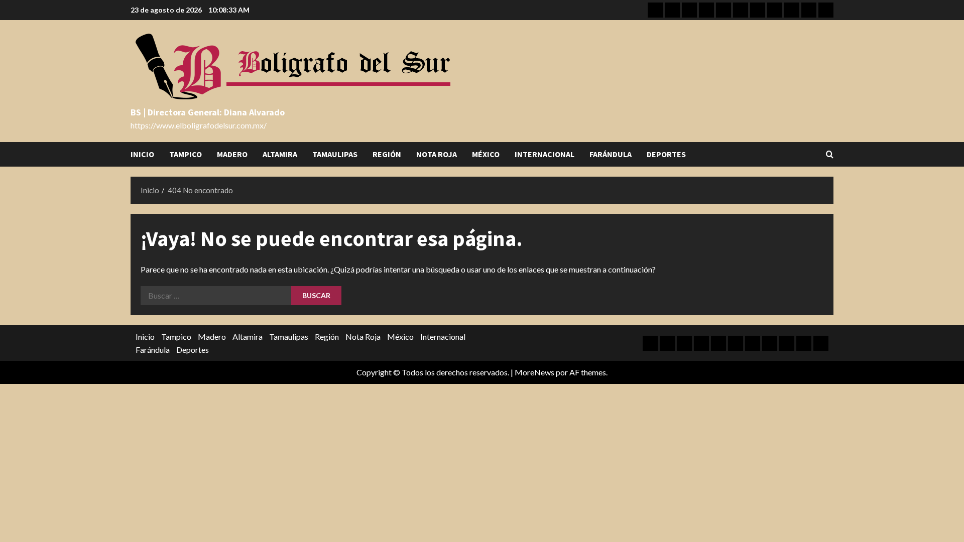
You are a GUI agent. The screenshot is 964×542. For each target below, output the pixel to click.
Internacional (544, 154)
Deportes (666, 154)
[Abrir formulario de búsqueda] (829, 154)
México (486, 154)
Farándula (610, 154)
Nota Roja (436, 154)
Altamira (280, 154)
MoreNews (534, 372)
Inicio (142, 154)
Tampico (185, 154)
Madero (232, 154)
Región (387, 154)
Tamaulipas (334, 154)
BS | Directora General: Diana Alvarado (208, 112)
